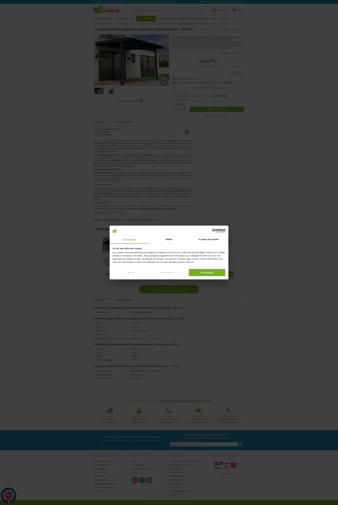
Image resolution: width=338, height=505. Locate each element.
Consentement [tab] (129, 240)
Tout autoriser (207, 272)
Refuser (131, 272)
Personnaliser (167, 272)
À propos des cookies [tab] (208, 239)
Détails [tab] (169, 239)
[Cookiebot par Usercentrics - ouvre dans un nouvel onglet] (214, 231)
